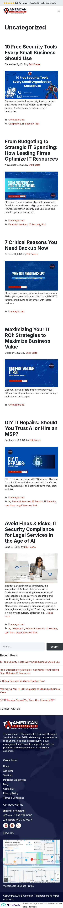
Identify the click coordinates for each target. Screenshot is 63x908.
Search (54, 646)
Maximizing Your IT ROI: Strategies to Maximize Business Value (27, 338)
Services (8, 775)
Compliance (14, 123)
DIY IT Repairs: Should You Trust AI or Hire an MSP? (31, 428)
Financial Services (18, 224)
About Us (8, 770)
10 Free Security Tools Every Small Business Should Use (31, 52)
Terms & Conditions (13, 797)
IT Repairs (37, 501)
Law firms (10, 505)
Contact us (9, 788)
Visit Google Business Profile (18, 885)
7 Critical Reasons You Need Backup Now (31, 245)
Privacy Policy (10, 793)
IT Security (28, 123)
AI (9, 501)
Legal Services (24, 505)
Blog (5, 784)
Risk (37, 123)
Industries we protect (14, 779)
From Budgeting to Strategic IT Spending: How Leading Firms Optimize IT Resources (31, 150)
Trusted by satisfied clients (35, 3)
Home (6, 766)
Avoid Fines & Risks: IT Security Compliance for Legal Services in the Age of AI (31, 532)
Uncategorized (16, 119)
